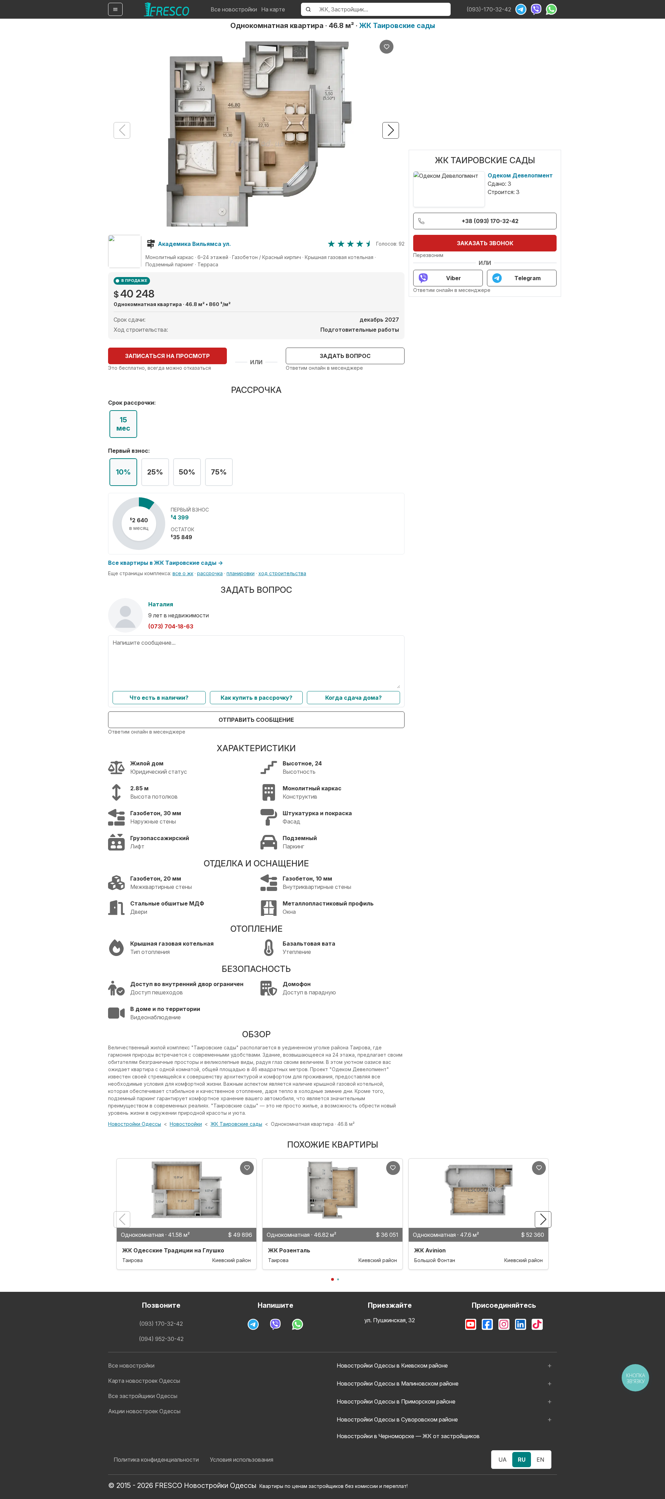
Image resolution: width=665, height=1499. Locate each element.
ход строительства (282, 573)
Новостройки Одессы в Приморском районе (396, 1401)
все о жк (182, 573)
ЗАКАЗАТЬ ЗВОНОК (485, 243)
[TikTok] (537, 1324)
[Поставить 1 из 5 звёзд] (331, 244)
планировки (241, 573)
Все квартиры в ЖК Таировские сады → (165, 562)
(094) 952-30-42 (161, 1338)
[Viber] (536, 9)
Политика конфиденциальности (156, 1459)
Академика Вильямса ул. (194, 243)
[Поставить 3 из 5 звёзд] (350, 244)
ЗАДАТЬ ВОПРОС (345, 355)
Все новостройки (234, 9)
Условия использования (241, 1459)
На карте (273, 9)
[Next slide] (390, 130)
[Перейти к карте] (124, 251)
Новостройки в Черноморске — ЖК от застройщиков (408, 1436)
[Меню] (115, 9)
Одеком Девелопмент (520, 175)
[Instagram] (504, 1324)
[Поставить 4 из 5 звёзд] (360, 244)
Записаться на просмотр (167, 355)
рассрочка (210, 573)
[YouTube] (470, 1324)
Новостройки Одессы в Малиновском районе (398, 1383)
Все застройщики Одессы (142, 1395)
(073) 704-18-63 (170, 626)
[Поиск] (308, 9)
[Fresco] (167, 9)
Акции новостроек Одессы (144, 1411)
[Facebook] (487, 1324)
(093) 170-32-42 (161, 1323)
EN (540, 1459)
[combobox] (383, 9)
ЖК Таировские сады (397, 25)
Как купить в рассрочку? (256, 697)
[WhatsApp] (551, 9)
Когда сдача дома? (353, 697)
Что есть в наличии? (159, 697)
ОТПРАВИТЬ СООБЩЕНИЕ (256, 719)
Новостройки (186, 1124)
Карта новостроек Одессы (144, 1380)
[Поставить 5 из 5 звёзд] (369, 244)
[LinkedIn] (520, 1324)
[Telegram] (520, 9)
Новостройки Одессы (134, 1124)
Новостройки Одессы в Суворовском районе (397, 1419)
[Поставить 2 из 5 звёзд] (341, 244)
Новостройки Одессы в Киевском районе (392, 1365)
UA (502, 1459)
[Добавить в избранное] (386, 47)
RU (521, 1459)
